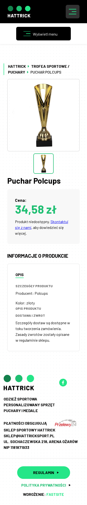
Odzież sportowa (20, 399)
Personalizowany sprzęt (29, 404)
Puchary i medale (21, 410)
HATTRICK (17, 66)
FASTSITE (55, 494)
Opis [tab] (19, 274)
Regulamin (43, 472)
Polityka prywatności (43, 485)
